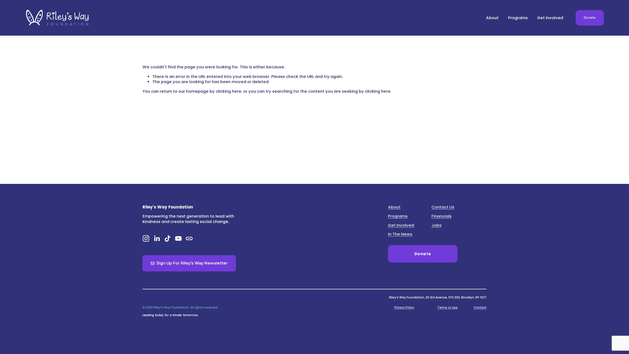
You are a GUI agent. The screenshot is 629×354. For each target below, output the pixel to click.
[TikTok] (167, 238)
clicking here (228, 91)
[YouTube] (178, 238)
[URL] (189, 238)
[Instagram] (146, 238)
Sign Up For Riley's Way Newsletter (192, 263)
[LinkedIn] (156, 238)
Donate (590, 17)
